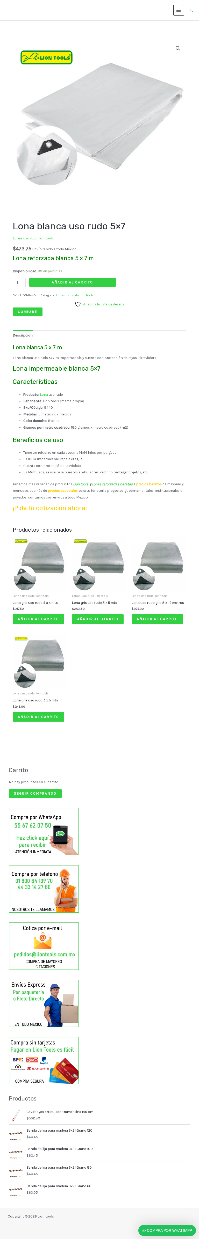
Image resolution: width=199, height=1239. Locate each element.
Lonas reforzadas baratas (112, 484)
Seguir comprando (35, 793)
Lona (44, 394)
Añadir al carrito (72, 282)
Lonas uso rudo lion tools (33, 238)
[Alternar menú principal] (178, 10)
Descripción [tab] (23, 335)
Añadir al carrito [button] (38, 619)
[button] (191, 10)
